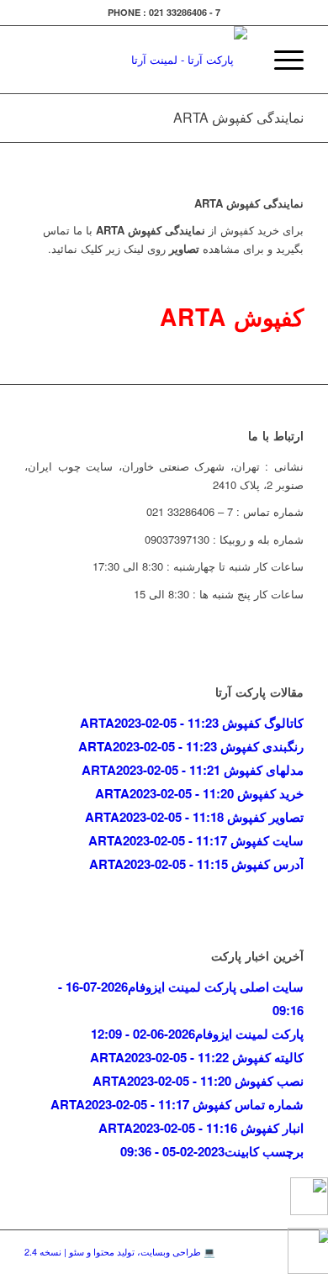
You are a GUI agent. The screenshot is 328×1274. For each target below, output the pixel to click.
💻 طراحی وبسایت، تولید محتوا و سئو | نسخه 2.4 (119, 1251)
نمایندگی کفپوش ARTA (238, 117)
